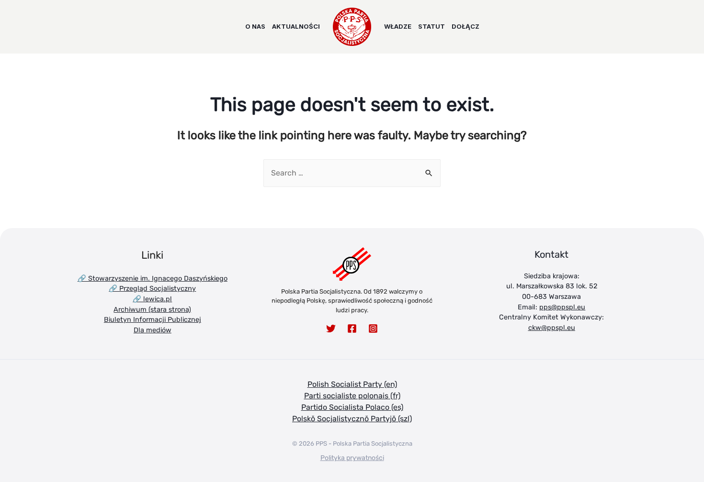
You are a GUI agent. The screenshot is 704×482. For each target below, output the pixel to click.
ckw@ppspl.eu (551, 328)
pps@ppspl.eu (562, 307)
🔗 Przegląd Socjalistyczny (152, 289)
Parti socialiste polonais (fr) (352, 395)
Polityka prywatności (352, 458)
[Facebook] (352, 328)
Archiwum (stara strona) (152, 310)
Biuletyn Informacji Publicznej (152, 320)
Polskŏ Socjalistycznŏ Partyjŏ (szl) (352, 418)
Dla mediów (152, 330)
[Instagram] (373, 328)
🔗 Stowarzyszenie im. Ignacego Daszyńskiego (152, 278)
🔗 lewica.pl (152, 299)
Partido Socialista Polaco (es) (352, 407)
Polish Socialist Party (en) (352, 384)
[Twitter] (331, 328)
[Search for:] (352, 172)
